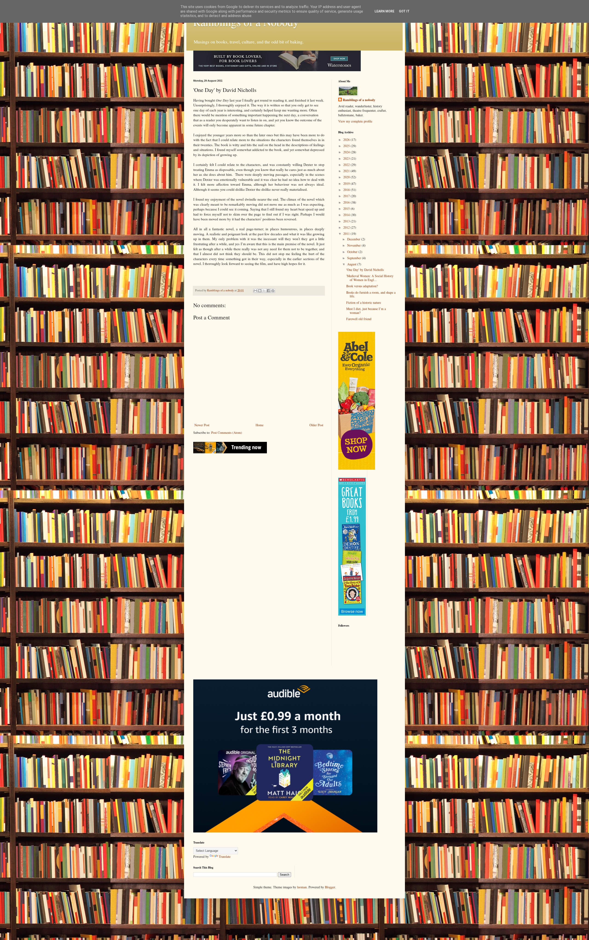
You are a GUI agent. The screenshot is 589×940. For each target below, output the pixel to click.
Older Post (316, 425)
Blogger (330, 887)
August (352, 264)
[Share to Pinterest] (273, 290)
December (354, 239)
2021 (347, 171)
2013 (347, 221)
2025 (347, 146)
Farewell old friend (358, 319)
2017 (347, 196)
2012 (347, 227)
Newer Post (201, 425)
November (354, 245)
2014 (347, 215)
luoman (302, 887)
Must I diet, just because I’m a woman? (366, 311)
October (352, 252)
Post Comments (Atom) (226, 432)
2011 (347, 233)
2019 (347, 183)
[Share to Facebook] (268, 290)
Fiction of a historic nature (363, 302)
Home (259, 425)
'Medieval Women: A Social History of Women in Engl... (369, 278)
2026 (347, 139)
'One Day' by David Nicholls (365, 269)
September (354, 258)
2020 (347, 177)
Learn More (384, 11)
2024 (347, 152)
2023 (347, 158)
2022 (347, 164)
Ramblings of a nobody (359, 100)
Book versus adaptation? (362, 286)
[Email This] (255, 290)
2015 (347, 208)
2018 (347, 189)
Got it (404, 11)
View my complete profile (355, 121)
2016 (347, 202)
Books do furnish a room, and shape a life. (371, 294)
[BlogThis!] (259, 290)
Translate (225, 856)
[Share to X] (264, 290)
